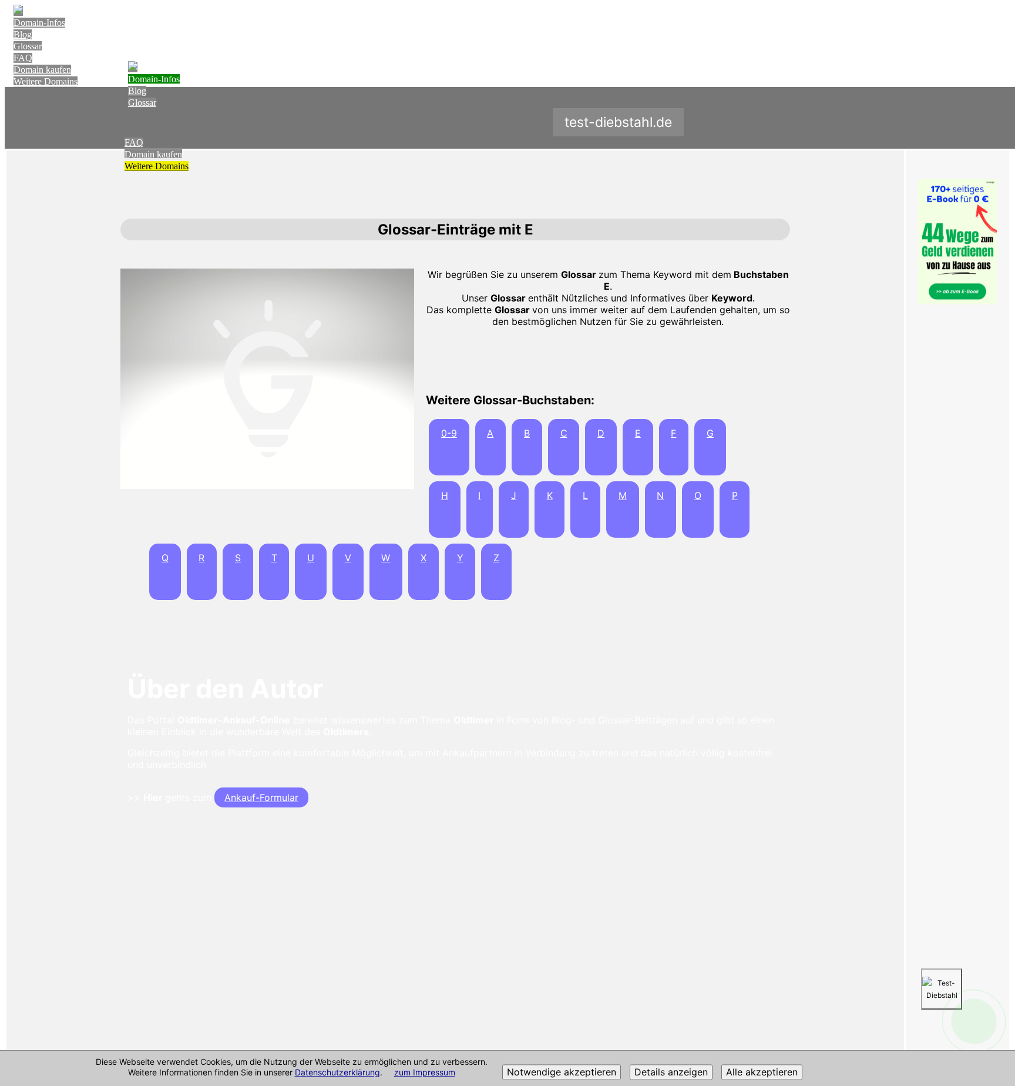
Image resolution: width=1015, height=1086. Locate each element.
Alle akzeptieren (762, 1072)
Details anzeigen (671, 1072)
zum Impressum (424, 1073)
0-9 (449, 433)
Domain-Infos (39, 23)
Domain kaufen (42, 70)
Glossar (28, 46)
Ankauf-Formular (261, 797)
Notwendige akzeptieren (561, 1072)
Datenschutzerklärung (337, 1073)
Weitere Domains (46, 81)
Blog (23, 34)
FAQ (23, 58)
